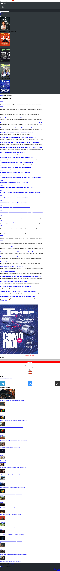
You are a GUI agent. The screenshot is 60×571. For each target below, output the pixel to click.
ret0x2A (1, 408)
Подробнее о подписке (30, 374)
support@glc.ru (12, 563)
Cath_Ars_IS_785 (2, 522)
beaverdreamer (2, 475)
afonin (1, 428)
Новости (1, 101)
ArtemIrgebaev (2, 562)
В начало (6, 299)
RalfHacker (1, 415)
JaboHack (1, 482)
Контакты (58, 570)
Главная (1, 95)
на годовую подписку (11, 1)
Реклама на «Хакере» (57, 569)
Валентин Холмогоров (3, 462)
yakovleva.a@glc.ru (11, 564)
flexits (1, 529)
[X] (57, 383)
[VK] (30, 383)
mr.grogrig (1, 448)
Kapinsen (1, 502)
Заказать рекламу (3, 378)
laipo (1, 515)
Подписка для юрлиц (9, 378)
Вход (59, 1)
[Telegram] (2, 383)
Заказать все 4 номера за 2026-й (30, 355)
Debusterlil (1, 542)
